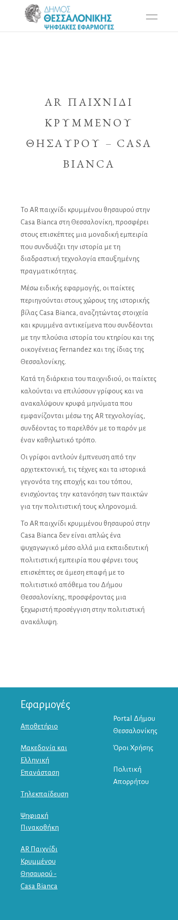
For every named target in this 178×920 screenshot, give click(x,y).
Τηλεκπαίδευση (44, 794)
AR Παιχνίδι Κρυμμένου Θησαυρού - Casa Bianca (39, 867)
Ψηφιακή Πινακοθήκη (40, 821)
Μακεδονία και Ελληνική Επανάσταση (44, 760)
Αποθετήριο (39, 726)
